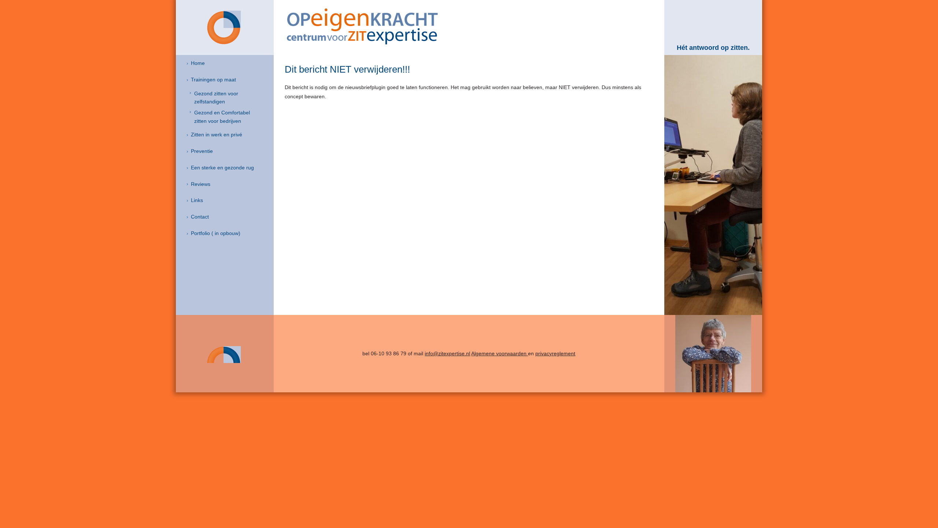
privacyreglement (555, 353)
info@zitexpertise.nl (447, 353)
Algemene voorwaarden (499, 353)
